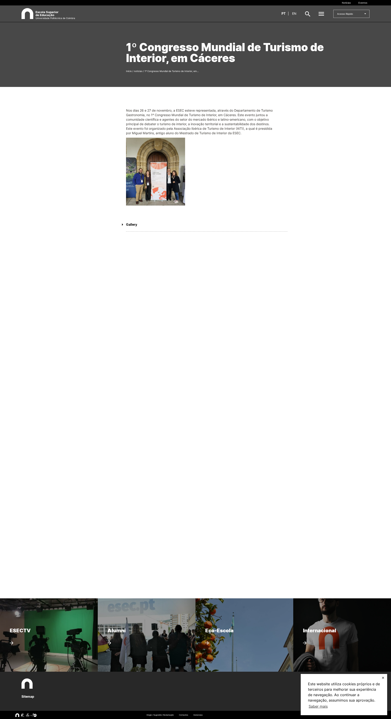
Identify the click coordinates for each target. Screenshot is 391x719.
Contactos (183, 715)
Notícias (346, 2)
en (294, 13)
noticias (138, 71)
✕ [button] (383, 678)
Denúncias (198, 715)
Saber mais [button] (318, 706)
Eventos (362, 2)
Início (129, 71)
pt (283, 13)
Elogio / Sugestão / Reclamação (160, 715)
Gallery (131, 224)
